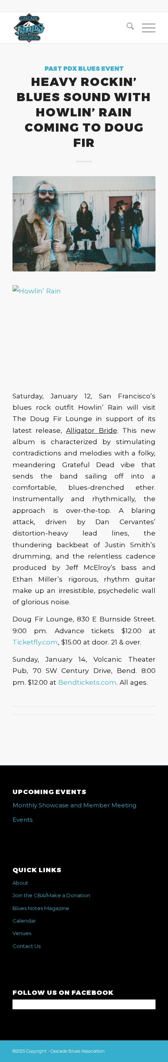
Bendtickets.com (87, 682)
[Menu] (144, 27)
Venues (22, 933)
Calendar (24, 920)
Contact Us (27, 946)
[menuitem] (126, 27)
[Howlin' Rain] (84, 223)
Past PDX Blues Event (84, 69)
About (20, 883)
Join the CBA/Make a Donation (51, 895)
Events (22, 819)
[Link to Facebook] (149, 1050)
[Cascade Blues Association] (70, 27)
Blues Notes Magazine (41, 908)
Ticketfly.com (35, 642)
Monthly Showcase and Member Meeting (74, 805)
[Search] (126, 27)
